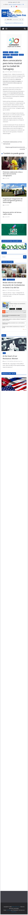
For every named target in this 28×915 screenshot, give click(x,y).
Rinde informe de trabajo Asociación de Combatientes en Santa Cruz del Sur (14, 285)
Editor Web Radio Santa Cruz (16, 71)
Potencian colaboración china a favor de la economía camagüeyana (12, 173)
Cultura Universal (14, 54)
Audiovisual (5, 52)
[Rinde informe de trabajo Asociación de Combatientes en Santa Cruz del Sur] (14, 270)
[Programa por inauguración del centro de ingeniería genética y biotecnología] (14, 184)
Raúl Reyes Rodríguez (15, 290)
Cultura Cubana (6, 54)
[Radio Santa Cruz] (3, 28)
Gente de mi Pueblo (10, 279)
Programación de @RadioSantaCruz (14, 23)
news (4, 353)
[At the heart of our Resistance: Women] (14, 344)
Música (4, 57)
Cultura (16, 52)
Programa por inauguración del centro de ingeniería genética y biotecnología (12, 200)
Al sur (4, 279)
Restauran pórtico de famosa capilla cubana (12, 213)
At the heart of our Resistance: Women (10, 357)
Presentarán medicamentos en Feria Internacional (12, 143)
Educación (21, 54)
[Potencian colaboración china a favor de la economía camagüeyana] (14, 157)
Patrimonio (10, 57)
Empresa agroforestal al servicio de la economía (15, 148)
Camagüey (11, 52)
